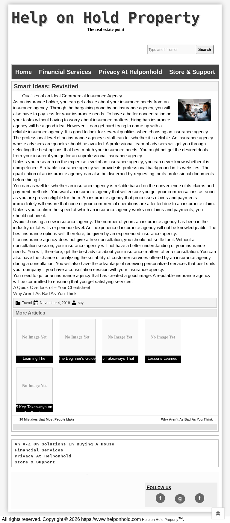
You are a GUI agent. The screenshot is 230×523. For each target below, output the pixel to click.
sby (80, 303)
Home (23, 72)
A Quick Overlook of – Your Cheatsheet (51, 287)
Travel (27, 303)
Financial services (65, 72)
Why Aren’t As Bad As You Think (45, 293)
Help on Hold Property (105, 18)
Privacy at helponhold (130, 72)
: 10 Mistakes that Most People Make (43, 419)
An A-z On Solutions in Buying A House (64, 444)
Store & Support (192, 72)
